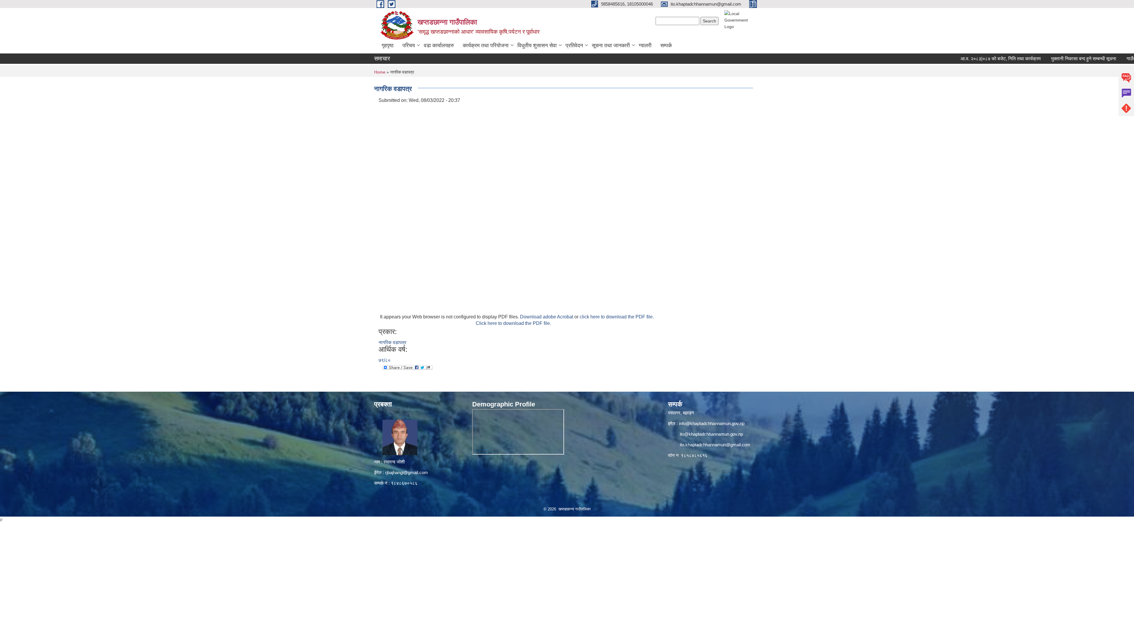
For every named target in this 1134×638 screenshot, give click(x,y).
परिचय (409, 45)
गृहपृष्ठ (388, 45)
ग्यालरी (645, 45)
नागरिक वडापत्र (392, 342)
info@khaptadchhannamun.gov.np (711, 423)
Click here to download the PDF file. (513, 323)
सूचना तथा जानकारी (611, 45)
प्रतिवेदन (574, 45)
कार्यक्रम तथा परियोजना (486, 45)
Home (379, 72)
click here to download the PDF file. (617, 316)
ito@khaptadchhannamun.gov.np (711, 434)
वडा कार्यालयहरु (439, 45)
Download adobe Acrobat (547, 316)
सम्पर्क (666, 45)
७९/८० (384, 360)
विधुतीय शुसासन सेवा (537, 45)
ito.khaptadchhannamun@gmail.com (715, 444)
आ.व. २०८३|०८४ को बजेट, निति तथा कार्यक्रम (976, 58)
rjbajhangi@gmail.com (406, 472)
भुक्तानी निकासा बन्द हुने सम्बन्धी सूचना (1059, 58)
